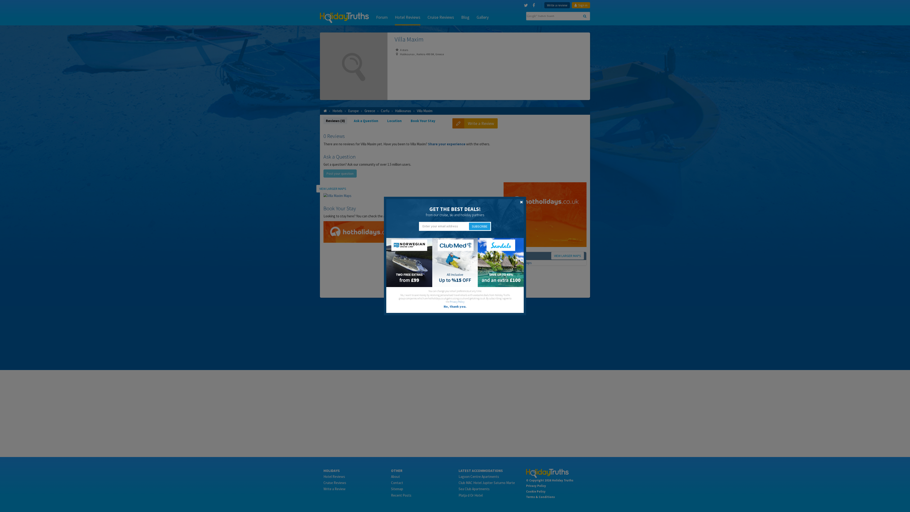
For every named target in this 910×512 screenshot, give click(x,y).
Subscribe (479, 226)
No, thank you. (455, 306)
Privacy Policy (457, 301)
